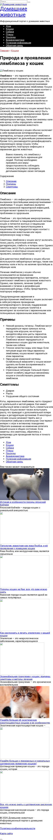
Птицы (9, 34)
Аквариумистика (15, 40)
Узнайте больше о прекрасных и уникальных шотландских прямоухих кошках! (25, 762)
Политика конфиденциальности (17, 828)
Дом (8, 26)
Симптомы (12, 186)
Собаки (10, 31)
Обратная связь (14, 45)
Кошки (10, 29)
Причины (11, 184)
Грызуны (11, 37)
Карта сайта (6, 833)
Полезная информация (18, 42)
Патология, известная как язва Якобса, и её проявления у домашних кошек (24, 547)
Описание (11, 181)
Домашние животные (13, 12)
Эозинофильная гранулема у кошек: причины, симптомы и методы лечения (25, 678)
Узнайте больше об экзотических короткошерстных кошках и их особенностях (25, 721)
